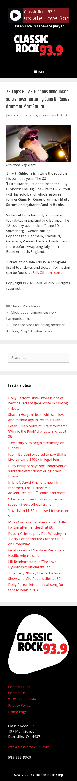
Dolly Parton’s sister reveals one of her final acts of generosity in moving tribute (38, 403)
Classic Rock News (25, 306)
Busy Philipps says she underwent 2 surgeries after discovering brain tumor (37, 471)
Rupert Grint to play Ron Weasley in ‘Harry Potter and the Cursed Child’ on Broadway (37, 538)
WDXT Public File (22, 699)
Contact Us (17, 692)
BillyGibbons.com (46, 272)
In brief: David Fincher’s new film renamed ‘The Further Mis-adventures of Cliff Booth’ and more (37, 487)
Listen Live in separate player (38, 26)
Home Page (17, 711)
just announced (41, 183)
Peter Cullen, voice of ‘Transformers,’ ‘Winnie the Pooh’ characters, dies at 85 (37, 431)
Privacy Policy (19, 705)
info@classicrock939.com (28, 747)
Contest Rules (19, 686)
